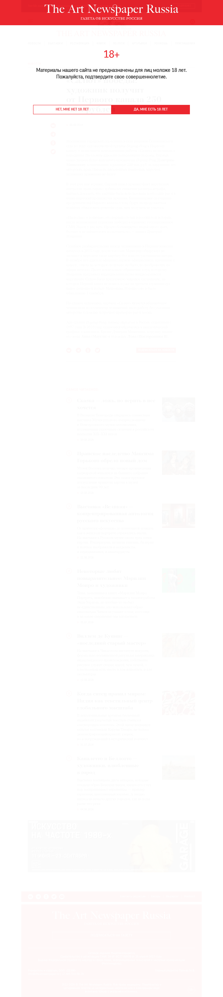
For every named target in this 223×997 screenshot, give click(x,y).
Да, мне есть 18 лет (151, 109)
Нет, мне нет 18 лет (72, 109)
